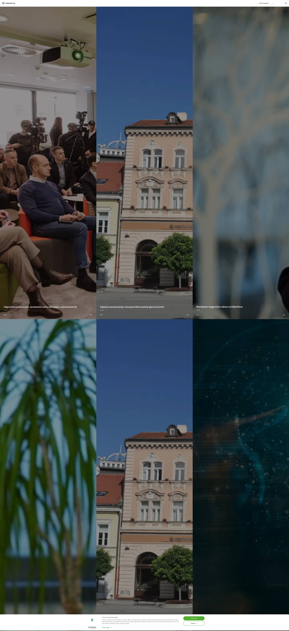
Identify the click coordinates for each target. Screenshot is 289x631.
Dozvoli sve (194, 618)
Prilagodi (193, 623)
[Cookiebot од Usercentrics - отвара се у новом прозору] (92, 627)
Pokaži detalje (106, 627)
